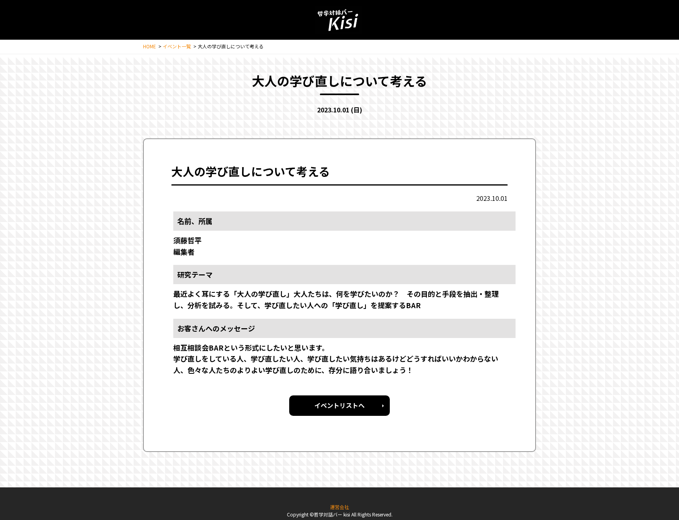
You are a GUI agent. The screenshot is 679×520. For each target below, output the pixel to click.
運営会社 (339, 506)
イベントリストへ (339, 405)
